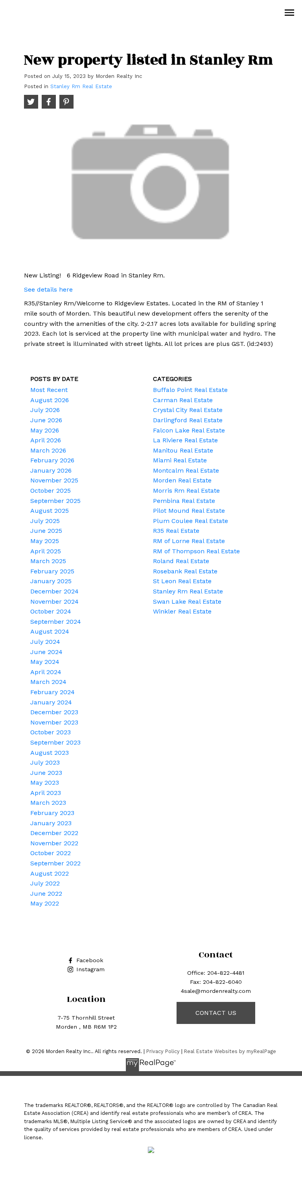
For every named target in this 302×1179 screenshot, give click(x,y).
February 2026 (52, 460)
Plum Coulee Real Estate (190, 521)
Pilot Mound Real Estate (189, 510)
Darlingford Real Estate (188, 420)
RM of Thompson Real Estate (196, 551)
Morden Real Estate (182, 480)
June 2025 (46, 530)
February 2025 (52, 571)
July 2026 (45, 410)
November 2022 (54, 843)
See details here (48, 289)
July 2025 (45, 521)
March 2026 (48, 450)
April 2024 (45, 672)
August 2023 (49, 752)
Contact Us (215, 1012)
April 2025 (45, 551)
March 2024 (48, 682)
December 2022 (54, 833)
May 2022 (44, 903)
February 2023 (52, 813)
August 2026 (49, 400)
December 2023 (54, 712)
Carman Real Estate (183, 400)
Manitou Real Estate (183, 450)
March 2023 (48, 802)
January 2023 (51, 823)
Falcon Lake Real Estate (189, 430)
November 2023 (54, 722)
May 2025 (44, 541)
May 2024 (44, 661)
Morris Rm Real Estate (186, 490)
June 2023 (46, 772)
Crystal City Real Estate (188, 410)
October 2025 (50, 490)
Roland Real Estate (181, 561)
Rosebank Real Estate (185, 571)
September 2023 (55, 742)
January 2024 (51, 702)
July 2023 (45, 762)
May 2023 (44, 782)
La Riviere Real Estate (185, 440)
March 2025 (48, 561)
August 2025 (49, 510)
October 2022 (50, 853)
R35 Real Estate (176, 530)
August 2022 (49, 873)
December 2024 (54, 591)
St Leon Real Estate (182, 581)
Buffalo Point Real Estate (190, 390)
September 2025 (55, 500)
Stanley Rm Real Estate (81, 86)
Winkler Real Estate (182, 611)
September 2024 (55, 621)
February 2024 (52, 692)
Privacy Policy (163, 1051)
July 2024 (45, 641)
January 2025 (51, 581)
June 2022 (46, 893)
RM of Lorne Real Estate (189, 541)
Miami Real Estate (180, 460)
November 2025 (54, 480)
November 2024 (54, 601)
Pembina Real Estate (184, 500)
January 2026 (51, 470)
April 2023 (45, 792)
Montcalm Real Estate (186, 470)
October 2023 (50, 732)
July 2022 (45, 883)
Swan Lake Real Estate (187, 601)
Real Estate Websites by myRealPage (230, 1051)
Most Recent (49, 390)
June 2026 (46, 420)
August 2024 (49, 631)
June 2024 (46, 652)
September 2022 (55, 863)
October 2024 (50, 611)
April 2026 (45, 440)
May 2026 (44, 430)
